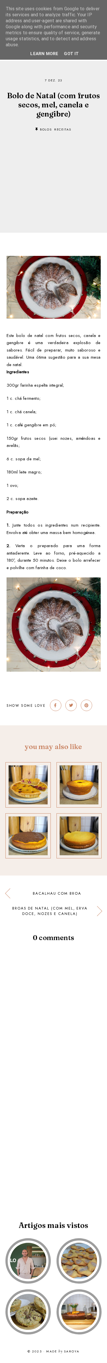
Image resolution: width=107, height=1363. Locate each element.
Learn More (44, 53)
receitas (62, 129)
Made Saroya (62, 1351)
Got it (71, 53)
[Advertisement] (53, 174)
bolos (46, 129)
